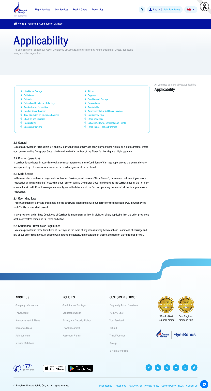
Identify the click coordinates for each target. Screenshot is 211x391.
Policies (32, 23)
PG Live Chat (135, 386)
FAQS (181, 386)
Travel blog (120, 386)
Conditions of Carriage (50, 23)
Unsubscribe (105, 386)
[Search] (142, 9)
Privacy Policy (151, 386)
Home (21, 23)
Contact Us (191, 386)
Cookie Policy (169, 386)
